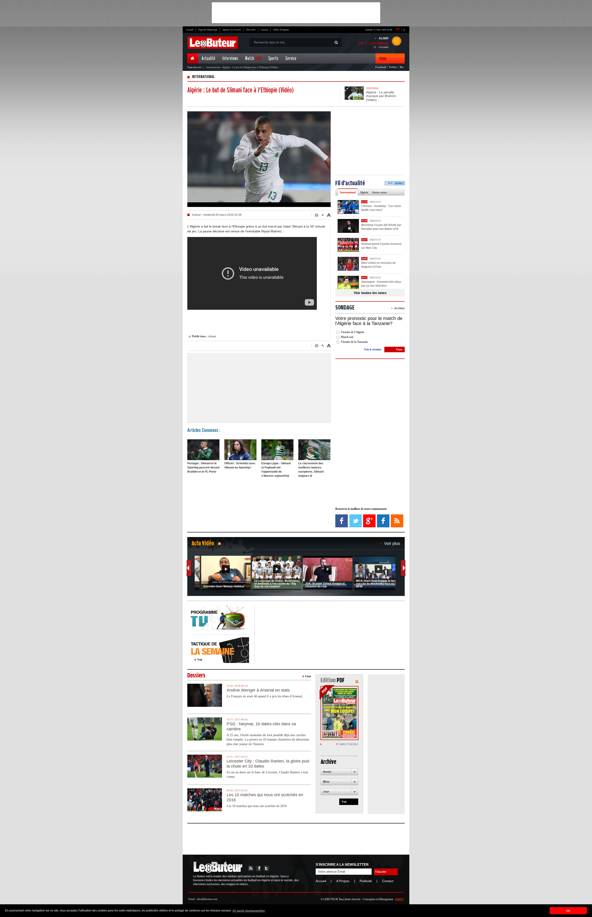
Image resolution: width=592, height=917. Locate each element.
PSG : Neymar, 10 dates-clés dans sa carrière (261, 726)
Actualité (208, 58)
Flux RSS (251, 29)
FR (398, 29)
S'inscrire (380, 871)
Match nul (347, 337)
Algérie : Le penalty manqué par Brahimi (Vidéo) (381, 96)
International (213, 67)
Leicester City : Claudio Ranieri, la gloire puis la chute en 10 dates (268, 763)
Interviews (230, 58)
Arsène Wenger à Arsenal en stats (258, 690)
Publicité (366, 881)
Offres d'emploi (281, 29)
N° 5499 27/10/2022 (347, 744)
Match (253, 58)
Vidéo (382, 58)
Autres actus (379, 192)
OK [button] (568, 910)
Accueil (189, 29)
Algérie (364, 192)
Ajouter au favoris (231, 29)
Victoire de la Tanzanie (354, 341)
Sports (273, 58)
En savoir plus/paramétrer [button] (249, 910)
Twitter (393, 67)
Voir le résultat (372, 349)
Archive (399, 308)
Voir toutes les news (370, 293)
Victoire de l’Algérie (352, 332)
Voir (199, 659)
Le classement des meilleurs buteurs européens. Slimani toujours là (311, 469)
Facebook (380, 67)
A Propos (342, 881)
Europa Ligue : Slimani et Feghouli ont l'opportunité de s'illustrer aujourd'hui (276, 469)
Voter (399, 349)
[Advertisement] (296, 12)
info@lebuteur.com (207, 899)
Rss (402, 67)
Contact (264, 29)
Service (290, 58)
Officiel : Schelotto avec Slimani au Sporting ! (240, 465)
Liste (308, 676)
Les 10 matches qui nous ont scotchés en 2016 (265, 797)
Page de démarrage (207, 29)
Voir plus (392, 543)
